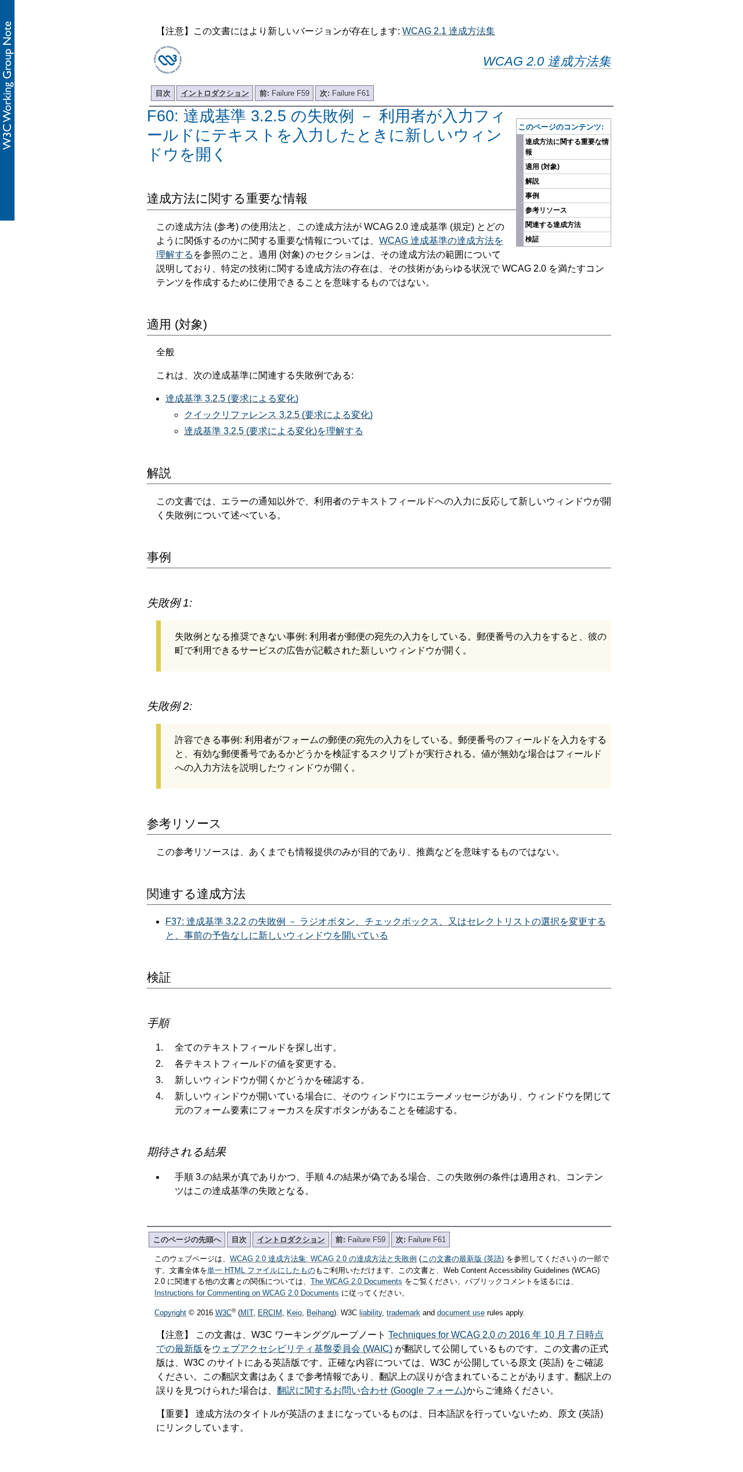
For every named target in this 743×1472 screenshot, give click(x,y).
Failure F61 (345, 93)
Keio (294, 1312)
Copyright (170, 1312)
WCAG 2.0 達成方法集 (547, 61)
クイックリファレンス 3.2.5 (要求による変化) (278, 415)
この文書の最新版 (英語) (462, 1258)
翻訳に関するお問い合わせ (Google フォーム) (371, 1390)
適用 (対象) (542, 167)
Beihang (320, 1312)
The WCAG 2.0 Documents (356, 1281)
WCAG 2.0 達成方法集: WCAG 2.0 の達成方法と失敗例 (323, 1258)
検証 (532, 239)
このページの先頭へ (187, 1239)
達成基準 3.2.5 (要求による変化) (231, 398)
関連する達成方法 (553, 225)
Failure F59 (284, 93)
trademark (403, 1312)
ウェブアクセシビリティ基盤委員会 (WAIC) (302, 1349)
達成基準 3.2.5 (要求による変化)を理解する (273, 431)
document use (461, 1312)
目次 (163, 93)
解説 (532, 181)
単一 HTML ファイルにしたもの (261, 1270)
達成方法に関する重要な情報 (567, 147)
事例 (532, 196)
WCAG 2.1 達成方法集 (448, 31)
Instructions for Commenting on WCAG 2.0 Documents (246, 1293)
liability (370, 1312)
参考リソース (546, 210)
